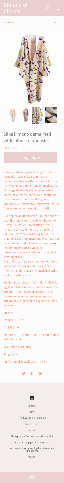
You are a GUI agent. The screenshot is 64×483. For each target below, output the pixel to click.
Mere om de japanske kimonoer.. (32, 442)
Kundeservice (32, 424)
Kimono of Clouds (16, 8)
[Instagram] (32, 398)
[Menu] (58, 8)
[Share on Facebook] (32, 373)
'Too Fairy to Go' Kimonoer (32, 418)
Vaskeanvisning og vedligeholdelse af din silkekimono (32, 449)
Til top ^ (32, 406)
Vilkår (32, 430)
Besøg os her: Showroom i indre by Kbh (32, 436)
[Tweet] (24, 373)
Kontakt (32, 456)
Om (32, 412)
